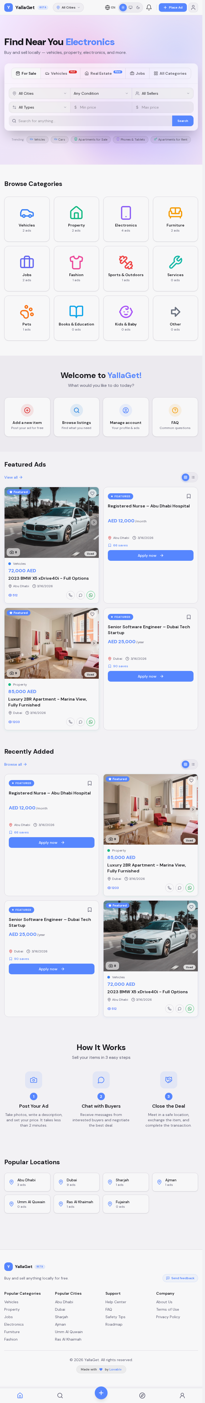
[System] (130, 7)
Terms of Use (167, 1309)
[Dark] (138, 7)
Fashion (11, 1339)
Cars (61, 139)
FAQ (108, 1309)
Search (183, 121)
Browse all (13, 764)
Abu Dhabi (64, 1301)
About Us (164, 1301)
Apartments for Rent (172, 139)
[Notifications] (149, 7)
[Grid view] (185, 477)
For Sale (29, 73)
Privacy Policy (168, 1316)
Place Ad (176, 7)
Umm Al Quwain (69, 1331)
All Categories (173, 73)
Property (12, 1309)
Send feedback (183, 1278)
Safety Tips (115, 1316)
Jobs (140, 73)
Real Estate (105, 73)
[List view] (193, 477)
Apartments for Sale (92, 139)
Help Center (115, 1301)
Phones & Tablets (133, 139)
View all (11, 477)
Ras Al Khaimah (68, 1339)
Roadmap (114, 1324)
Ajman (60, 1324)
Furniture (12, 1331)
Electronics (14, 1324)
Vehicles (63, 73)
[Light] (123, 7)
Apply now (147, 555)
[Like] (92, 493)
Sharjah (61, 1316)
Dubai (60, 1309)
